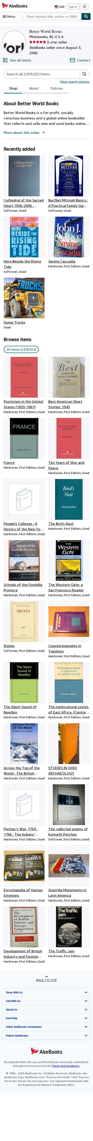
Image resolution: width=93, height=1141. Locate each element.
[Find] (86, 16)
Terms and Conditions (65, 1065)
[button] (84, 73)
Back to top (46, 980)
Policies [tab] (57, 88)
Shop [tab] (13, 88)
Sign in (73, 6)
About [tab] (34, 88)
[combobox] (52, 16)
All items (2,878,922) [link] (21, 349)
